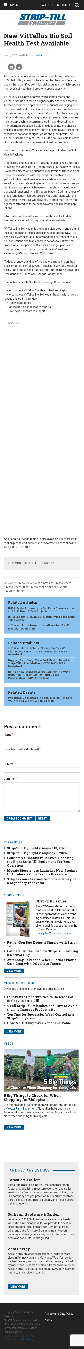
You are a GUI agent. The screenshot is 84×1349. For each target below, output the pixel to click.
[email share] (11, 67)
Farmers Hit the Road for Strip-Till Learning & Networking (42, 953)
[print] (19, 67)
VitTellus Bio (17, 591)
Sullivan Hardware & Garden (34, 1214)
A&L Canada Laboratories (37, 583)
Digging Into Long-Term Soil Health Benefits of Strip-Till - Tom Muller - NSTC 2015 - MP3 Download (40, 663)
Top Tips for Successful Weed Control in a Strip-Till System (40, 1016)
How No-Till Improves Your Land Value (39, 1023)
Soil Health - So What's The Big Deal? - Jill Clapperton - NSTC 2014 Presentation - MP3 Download (37, 651)
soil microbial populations (50, 587)
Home (48, 1319)
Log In (49, 4)
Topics (13, 4)
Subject (8, 764)
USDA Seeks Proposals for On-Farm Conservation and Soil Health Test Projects (41, 609)
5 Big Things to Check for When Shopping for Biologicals (32, 1097)
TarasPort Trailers (24, 1179)
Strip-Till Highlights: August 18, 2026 (37, 848)
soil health (65, 583)
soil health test (18, 587)
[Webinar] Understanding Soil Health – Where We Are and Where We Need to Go (40, 699)
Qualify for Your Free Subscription (56, 933)
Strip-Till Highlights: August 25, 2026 (37, 853)
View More (14, 970)
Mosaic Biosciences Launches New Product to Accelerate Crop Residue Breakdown (42, 872)
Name (8, 734)
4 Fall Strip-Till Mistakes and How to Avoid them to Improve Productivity (42, 1008)
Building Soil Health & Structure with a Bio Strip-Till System (42, 618)
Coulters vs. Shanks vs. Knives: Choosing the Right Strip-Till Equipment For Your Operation (40, 861)
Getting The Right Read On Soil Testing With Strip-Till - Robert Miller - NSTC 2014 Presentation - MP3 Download (39, 675)
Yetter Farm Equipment (21, 1108)
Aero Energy (19, 1248)
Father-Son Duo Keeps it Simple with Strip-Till (42, 944)
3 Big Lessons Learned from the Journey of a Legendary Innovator (41, 881)
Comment (11, 778)
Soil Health (36, 55)
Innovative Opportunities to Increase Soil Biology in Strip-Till (40, 999)
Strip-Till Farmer (51, 901)
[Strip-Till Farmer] (18, 919)
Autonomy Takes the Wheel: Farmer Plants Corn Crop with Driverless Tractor (41, 962)
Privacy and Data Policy (59, 1313)
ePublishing (27, 1339)
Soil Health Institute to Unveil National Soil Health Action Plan (38, 627)
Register (63, 4)
